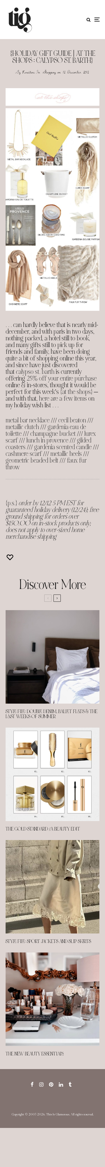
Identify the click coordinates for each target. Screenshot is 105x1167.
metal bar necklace (28, 420)
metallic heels (66, 453)
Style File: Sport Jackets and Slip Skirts (48, 941)
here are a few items (63, 398)
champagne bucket (53, 433)
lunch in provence (47, 440)
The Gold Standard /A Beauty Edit (43, 829)
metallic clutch (22, 427)
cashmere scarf (24, 453)
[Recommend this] (11, 557)
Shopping (49, 72)
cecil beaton (72, 420)
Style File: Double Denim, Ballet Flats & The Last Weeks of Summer (51, 714)
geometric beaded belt (32, 460)
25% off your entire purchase (62, 378)
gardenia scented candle (63, 447)
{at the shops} (76, 392)
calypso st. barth (35, 371)
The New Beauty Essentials (35, 1054)
